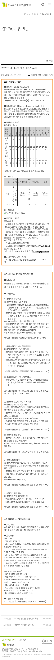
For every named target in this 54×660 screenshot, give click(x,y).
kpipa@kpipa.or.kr (35, 651)
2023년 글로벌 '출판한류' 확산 (25, 619)
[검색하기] (43, 4)
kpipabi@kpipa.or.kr (41, 251)
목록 (50, 61)
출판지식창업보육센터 (13, 82)
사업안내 (35, 14)
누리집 (27, 14)
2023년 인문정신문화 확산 (24, 625)
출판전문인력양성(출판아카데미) (17, 519)
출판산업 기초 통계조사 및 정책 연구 (18, 274)
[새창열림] (47, 641)
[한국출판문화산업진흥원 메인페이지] (16, 4)
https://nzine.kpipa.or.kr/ (15, 480)
